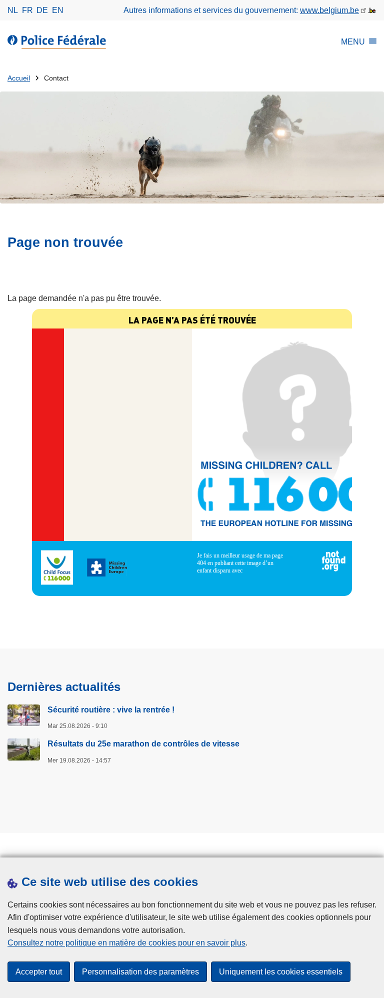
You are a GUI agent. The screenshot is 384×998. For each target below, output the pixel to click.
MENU (353, 42)
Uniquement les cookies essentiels (280, 972)
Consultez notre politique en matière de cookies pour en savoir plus (127, 942)
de (42, 10)
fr (27, 10)
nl (13, 10)
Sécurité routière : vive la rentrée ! (111, 710)
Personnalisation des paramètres (140, 972)
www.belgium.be (329, 10)
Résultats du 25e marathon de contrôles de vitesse (144, 744)
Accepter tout (39, 972)
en (58, 10)
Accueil (19, 78)
